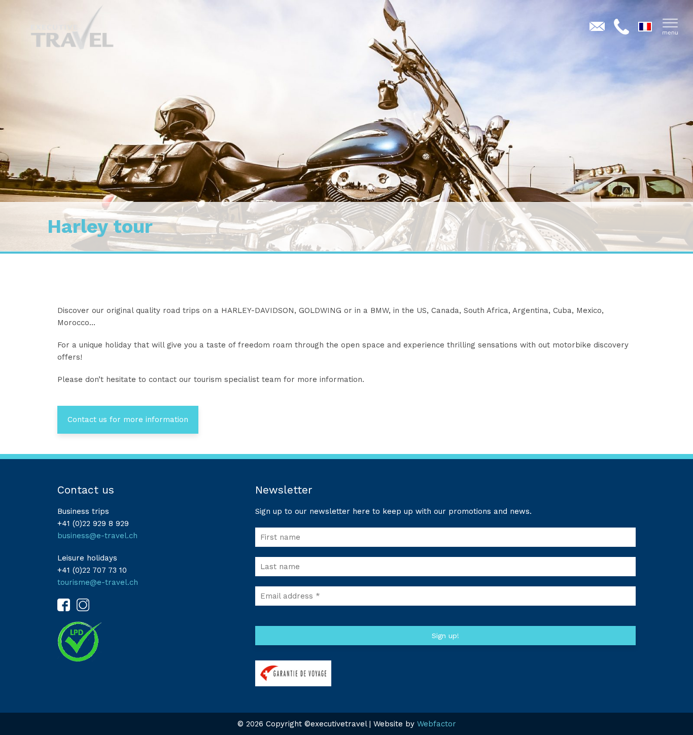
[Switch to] (645, 30)
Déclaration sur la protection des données (87, 641)
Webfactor (436, 723)
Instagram (83, 605)
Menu (670, 26)
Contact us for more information (127, 419)
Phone (621, 26)
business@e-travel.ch (97, 535)
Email (597, 26)
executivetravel (91, 27)
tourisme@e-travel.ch (97, 582)
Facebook (63, 605)
